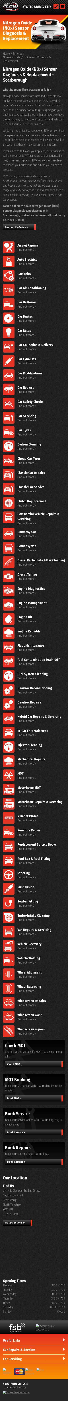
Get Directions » (15, 1222)
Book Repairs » (16, 1161)
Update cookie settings (15, 1387)
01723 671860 (15, 220)
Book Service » (16, 1132)
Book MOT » (14, 1098)
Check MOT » (14, 1064)
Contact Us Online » (16, 227)
